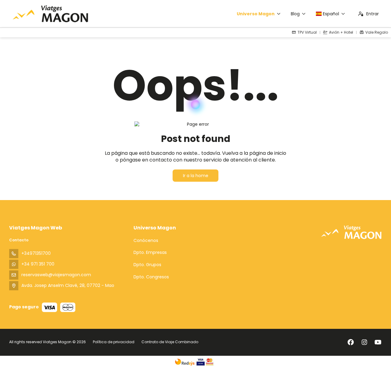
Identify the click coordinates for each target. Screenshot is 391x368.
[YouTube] (378, 342)
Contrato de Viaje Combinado (169, 341)
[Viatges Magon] (351, 232)
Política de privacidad (113, 341)
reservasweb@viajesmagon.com (56, 275)
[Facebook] (350, 342)
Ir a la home (195, 176)
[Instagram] (364, 342)
